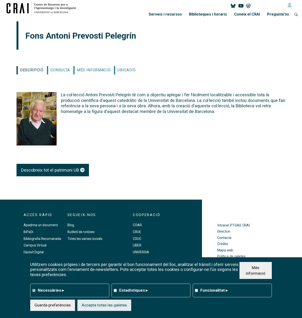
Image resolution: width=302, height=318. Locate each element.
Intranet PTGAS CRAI (233, 225)
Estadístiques (133, 290)
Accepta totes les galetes (104, 305)
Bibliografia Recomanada (42, 239)
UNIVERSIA (141, 252)
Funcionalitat (214, 290)
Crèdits (222, 244)
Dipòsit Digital (34, 252)
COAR (137, 225)
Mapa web (225, 250)
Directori (223, 231)
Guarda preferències (52, 305)
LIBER (137, 245)
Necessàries (51, 290)
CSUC (137, 239)
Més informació (255, 270)
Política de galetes (231, 256)
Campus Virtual (35, 245)
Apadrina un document (41, 225)
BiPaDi (28, 232)
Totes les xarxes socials (84, 239)
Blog (70, 225)
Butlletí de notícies (81, 232)
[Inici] (43, 8)
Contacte (224, 238)
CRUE (137, 232)
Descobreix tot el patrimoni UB (50, 170)
